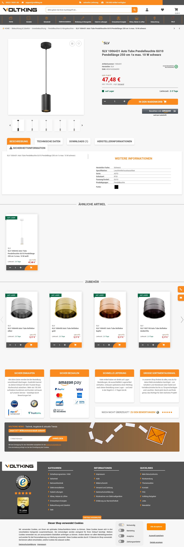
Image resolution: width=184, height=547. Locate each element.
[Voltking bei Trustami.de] (35, 412)
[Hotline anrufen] (181, 289)
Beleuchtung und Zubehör (60, 505)
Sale (51, 510)
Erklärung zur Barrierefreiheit (107, 501)
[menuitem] (11, 20)
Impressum (100, 474)
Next (82, 125)
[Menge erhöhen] (124, 101)
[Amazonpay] (69, 383)
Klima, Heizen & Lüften (58, 496)
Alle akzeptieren (156, 527)
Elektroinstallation (57, 488)
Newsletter (146, 505)
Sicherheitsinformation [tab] (28, 148)
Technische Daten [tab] (48, 141)
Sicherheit (54, 479)
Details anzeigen (156, 542)
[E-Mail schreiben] (181, 297)
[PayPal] (59, 389)
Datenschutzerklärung (53, 445)
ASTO (116, 174)
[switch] (121, 524)
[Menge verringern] (105, 101)
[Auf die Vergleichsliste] (72, 43)
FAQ (143, 492)
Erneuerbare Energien (58, 501)
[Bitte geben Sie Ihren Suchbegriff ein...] (134, 10)
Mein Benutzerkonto (150, 474)
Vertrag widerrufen (92, 518)
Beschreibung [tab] (19, 141)
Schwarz (117, 168)
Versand (121, 84)
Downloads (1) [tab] (78, 141)
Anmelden (57, 438)
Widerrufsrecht (102, 483)
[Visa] (79, 389)
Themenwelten (147, 483)
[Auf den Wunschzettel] (78, 43)
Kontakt (145, 488)
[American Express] (79, 395)
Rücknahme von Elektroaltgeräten (109, 496)
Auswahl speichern (156, 536)
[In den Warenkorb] (2, 34)
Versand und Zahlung (104, 488)
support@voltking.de (34, 3)
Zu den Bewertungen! (142, 412)
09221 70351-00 (12, 3)
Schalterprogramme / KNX (60, 474)
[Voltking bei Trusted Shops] (34, 404)
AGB (98, 479)
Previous (10, 125)
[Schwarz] (116, 186)
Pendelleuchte (119, 182)
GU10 (116, 179)
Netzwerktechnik (56, 483)
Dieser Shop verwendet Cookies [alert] (65, 523)
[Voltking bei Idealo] (14, 403)
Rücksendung (147, 479)
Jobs (144, 501)
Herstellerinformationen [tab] (114, 141)
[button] (147, 10)
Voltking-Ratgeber (149, 496)
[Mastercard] (59, 395)
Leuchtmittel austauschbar (124, 171)
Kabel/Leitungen (56, 492)
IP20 (116, 176)
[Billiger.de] (14, 412)
